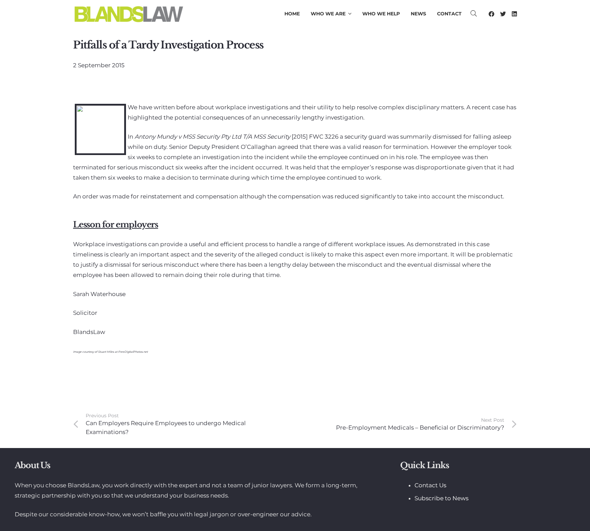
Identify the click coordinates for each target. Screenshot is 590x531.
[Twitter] (503, 14)
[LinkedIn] (514, 14)
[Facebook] (491, 14)
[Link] (128, 13)
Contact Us (430, 485)
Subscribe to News (441, 498)
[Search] (474, 13)
